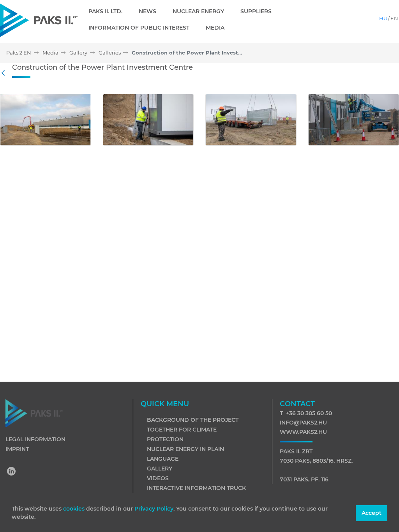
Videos (158, 478)
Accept (371, 512)
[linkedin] (11, 472)
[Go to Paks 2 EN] (39, 20)
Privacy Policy (153, 508)
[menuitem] (108, 11)
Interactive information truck (196, 487)
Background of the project (192, 419)
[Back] (5, 73)
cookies (74, 508)
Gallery (159, 468)
